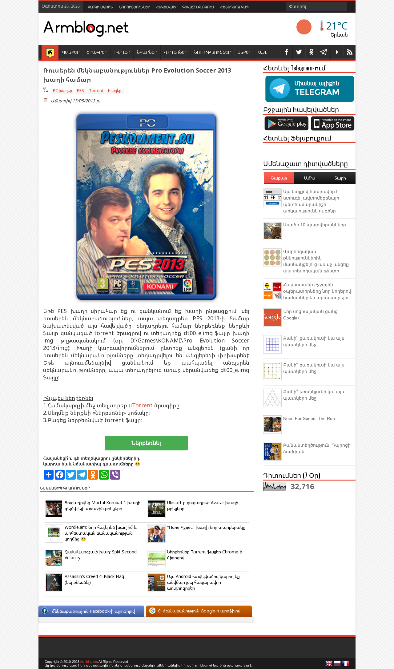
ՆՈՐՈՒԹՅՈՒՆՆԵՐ (212, 52)
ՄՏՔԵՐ (244, 52)
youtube (337, 52)
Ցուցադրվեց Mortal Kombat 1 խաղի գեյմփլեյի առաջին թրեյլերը (102, 505)
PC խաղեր (62, 90)
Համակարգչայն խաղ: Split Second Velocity (101, 554)
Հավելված (166, 7)
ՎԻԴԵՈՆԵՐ (175, 52)
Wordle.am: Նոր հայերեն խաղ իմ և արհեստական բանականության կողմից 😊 (101, 533)
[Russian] (337, 665)
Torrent (96, 90)
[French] (345, 665)
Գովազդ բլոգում (198, 7)
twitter (299, 52)
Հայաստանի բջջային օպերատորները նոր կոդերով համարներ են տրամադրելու (317, 291)
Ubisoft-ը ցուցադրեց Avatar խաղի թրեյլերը (202, 505)
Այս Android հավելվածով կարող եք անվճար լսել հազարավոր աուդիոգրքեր (203, 582)
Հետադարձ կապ (234, 7)
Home (50, 53)
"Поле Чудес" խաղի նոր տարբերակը (206, 527)
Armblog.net (89, 661)
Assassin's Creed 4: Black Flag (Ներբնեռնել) (94, 579)
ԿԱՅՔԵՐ (71, 52)
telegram (324, 52)
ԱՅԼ (262, 52)
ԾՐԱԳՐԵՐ (96, 52)
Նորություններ (134, 7)
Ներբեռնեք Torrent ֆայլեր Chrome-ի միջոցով (204, 554)
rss (349, 52)
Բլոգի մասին (100, 7)
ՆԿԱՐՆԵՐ (147, 52)
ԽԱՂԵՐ (122, 52)
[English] (329, 665)
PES (80, 90)
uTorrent (141, 405)
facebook (286, 52)
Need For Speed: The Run (309, 418)
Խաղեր (114, 90)
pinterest (311, 52)
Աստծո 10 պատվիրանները (314, 224)
